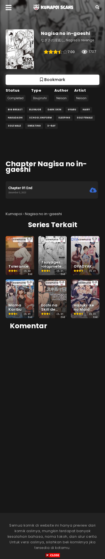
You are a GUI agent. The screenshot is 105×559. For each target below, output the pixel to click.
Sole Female (85, 117)
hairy (86, 109)
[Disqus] (52, 405)
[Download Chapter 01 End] (93, 190)
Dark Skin (54, 109)
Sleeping (64, 117)
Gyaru (72, 109)
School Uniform (40, 117)
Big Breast (15, 109)
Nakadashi (15, 117)
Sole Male (14, 125)
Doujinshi (40, 98)
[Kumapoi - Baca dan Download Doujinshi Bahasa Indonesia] (52, 11)
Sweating (34, 125)
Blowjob (35, 109)
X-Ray (51, 125)
